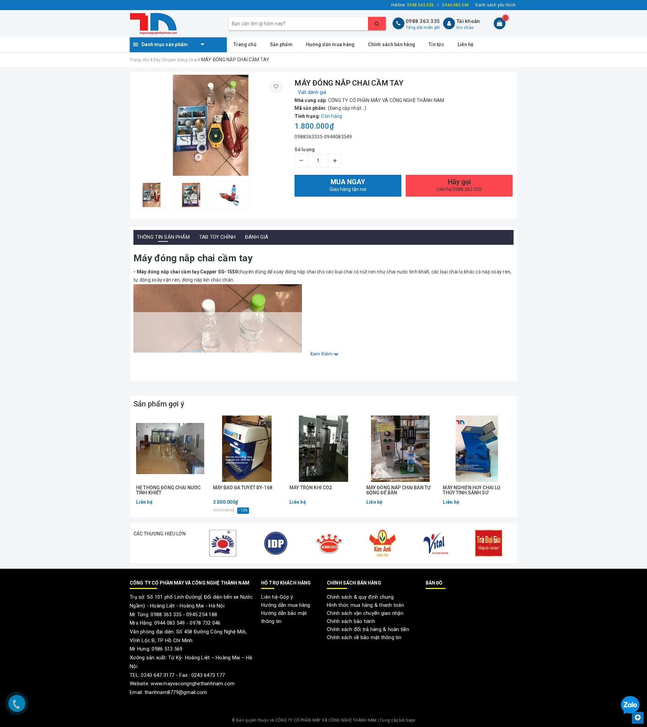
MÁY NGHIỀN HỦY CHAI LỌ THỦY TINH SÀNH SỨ (471, 490)
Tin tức (436, 44)
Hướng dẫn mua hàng (330, 44)
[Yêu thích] (276, 86)
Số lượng (305, 149)
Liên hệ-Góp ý (277, 597)
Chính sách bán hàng (391, 44)
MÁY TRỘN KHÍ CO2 (310, 487)
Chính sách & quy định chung (360, 597)
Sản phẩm (281, 44)
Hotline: (412, 5)
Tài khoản (468, 21)
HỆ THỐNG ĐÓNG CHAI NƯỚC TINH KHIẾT (168, 490)
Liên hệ (466, 44)
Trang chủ (245, 44)
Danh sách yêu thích (495, 5)
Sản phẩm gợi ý (158, 404)
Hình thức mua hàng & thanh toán (365, 605)
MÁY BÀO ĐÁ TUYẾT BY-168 (242, 487)
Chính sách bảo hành (351, 621)
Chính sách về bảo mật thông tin (364, 637)
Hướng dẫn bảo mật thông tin (284, 617)
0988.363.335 (423, 21)
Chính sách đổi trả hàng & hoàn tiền (368, 629)
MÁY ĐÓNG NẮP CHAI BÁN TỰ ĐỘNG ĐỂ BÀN (398, 490)
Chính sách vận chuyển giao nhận (365, 613)
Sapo (410, 720)
